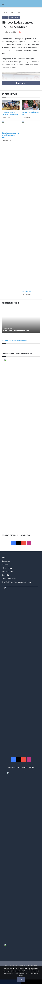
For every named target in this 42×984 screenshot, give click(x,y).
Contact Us (6, 561)
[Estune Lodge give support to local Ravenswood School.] (11, 126)
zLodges (12, 12)
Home (5, 12)
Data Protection (7, 571)
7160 (18, 12)
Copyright (5, 575)
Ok (21, 979)
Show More (20, 83)
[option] (21, 320)
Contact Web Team (9, 578)
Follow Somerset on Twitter (14, 341)
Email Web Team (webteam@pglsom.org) (16, 582)
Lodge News (14, 17)
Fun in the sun (26, 291)
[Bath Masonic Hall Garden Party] (31, 105)
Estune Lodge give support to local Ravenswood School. (10, 135)
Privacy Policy (7, 568)
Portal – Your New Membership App (16, 330)
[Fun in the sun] (31, 205)
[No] (39, 975)
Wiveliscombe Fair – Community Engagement (10, 113)
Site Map (5, 564)
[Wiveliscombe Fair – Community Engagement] (11, 105)
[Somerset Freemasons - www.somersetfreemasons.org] (21, 4)
